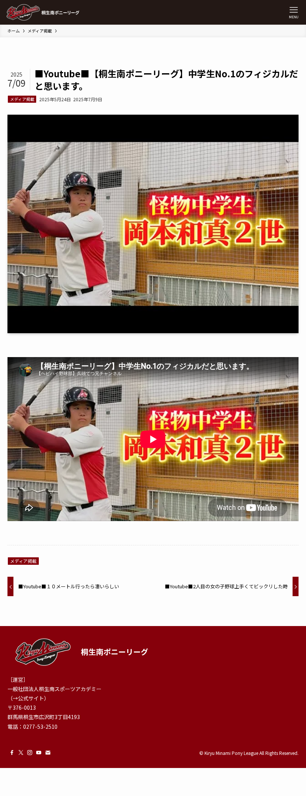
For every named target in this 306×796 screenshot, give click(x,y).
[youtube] (38, 752)
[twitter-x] (21, 752)
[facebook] (12, 752)
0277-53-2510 (40, 726)
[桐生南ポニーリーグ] (43, 12)
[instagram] (29, 752)
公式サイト (31, 698)
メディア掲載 (22, 99)
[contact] (47, 752)
